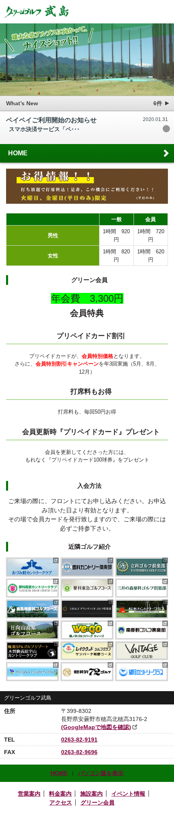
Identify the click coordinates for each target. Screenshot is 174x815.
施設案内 (91, 793)
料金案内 (60, 793)
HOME (18, 153)
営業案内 (29, 793)
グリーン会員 (98, 802)
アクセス (60, 802)
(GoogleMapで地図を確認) (96, 727)
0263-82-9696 (79, 752)
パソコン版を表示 (100, 773)
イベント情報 (128, 793)
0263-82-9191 (79, 739)
